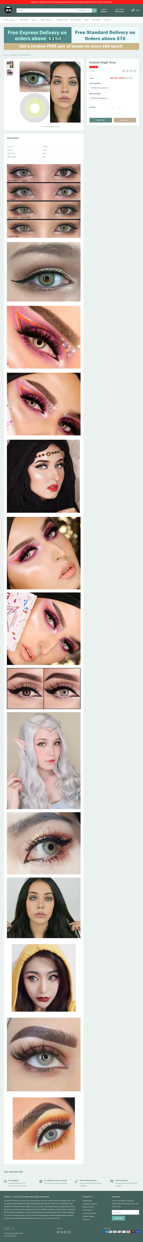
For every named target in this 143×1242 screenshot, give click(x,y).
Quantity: (92, 107)
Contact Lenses (9, 20)
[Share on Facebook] (123, 70)
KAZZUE (92, 71)
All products (13, 55)
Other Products (46, 20)
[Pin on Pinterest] (127, 70)
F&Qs (86, 20)
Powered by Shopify (10, 1236)
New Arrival (24, 20)
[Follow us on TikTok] (69, 1232)
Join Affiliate (96, 20)
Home (6, 55)
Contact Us (107, 20)
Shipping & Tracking (90, 1204)
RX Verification (76, 20)
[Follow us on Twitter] (61, 1232)
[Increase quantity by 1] (125, 107)
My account (119, 11)
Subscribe (118, 1218)
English (7, 1228)
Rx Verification (88, 1210)
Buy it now (125, 120)
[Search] (94, 10)
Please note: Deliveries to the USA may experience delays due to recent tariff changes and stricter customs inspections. (71, 2)
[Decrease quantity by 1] (112, 107)
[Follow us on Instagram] (65, 1232)
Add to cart (101, 120)
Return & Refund (88, 1207)
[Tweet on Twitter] (131, 70)
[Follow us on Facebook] (58, 1232)
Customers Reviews (90, 1213)
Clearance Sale (62, 20)
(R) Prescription (95, 93)
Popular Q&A (87, 1200)
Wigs (33, 20)
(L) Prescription (94, 83)
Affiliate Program (88, 1216)
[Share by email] (134, 70)
